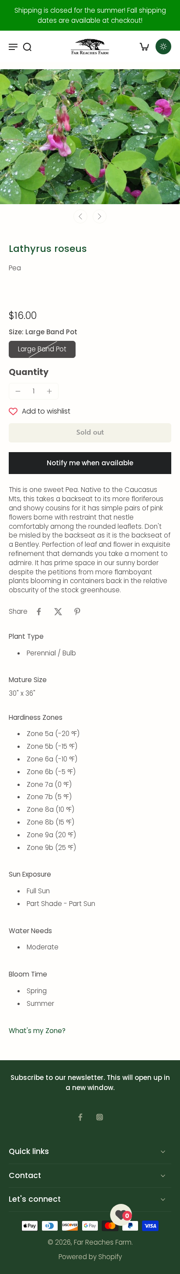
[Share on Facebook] (38, 611)
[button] (90, 432)
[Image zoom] (90, 136)
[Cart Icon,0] (144, 46)
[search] (27, 46)
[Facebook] (80, 1117)
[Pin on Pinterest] (77, 611)
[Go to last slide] (80, 216)
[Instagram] (99, 1117)
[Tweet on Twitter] (58, 611)
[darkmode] (163, 46)
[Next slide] (100, 216)
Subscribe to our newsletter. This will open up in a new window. (90, 1082)
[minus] (18, 391)
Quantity (28, 372)
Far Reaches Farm (103, 1242)
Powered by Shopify (90, 1256)
